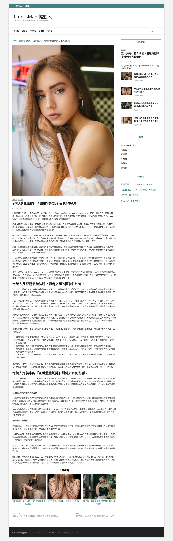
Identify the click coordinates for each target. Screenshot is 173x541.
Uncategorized (127, 145)
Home (14, 41)
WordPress (53, 533)
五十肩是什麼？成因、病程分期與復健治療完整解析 (140, 55)
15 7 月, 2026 (126, 61)
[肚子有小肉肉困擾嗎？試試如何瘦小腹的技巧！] (126, 105)
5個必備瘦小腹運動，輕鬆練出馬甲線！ (64, 501)
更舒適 (33, 31)
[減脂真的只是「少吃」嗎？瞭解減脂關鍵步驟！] (126, 76)
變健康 (16, 31)
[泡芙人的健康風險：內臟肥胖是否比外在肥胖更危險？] (126, 120)
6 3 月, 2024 (18, 208)
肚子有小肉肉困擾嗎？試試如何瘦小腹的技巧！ (146, 105)
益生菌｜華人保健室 (129, 195)
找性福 (49, 31)
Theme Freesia (42, 533)
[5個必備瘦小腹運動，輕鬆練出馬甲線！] (126, 91)
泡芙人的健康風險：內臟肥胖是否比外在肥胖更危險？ (146, 119)
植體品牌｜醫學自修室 (130, 200)
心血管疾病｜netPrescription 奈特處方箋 (138, 190)
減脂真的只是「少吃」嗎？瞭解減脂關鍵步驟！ (146, 75)
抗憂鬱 (41, 31)
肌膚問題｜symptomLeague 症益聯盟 (136, 184)
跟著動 (24, 31)
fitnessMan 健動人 (33, 17)
